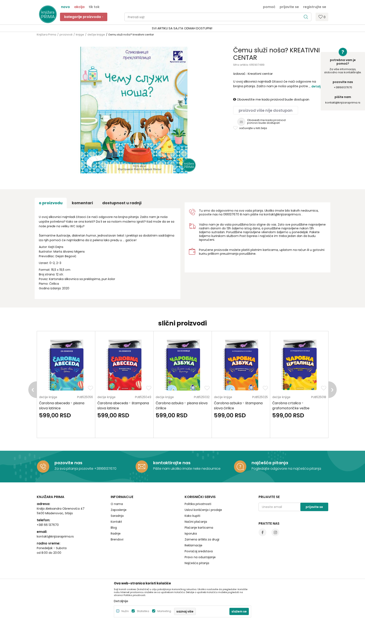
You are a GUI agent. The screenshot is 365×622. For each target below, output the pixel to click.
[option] (182, 28)
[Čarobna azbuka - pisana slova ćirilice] (183, 364)
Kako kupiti (192, 516)
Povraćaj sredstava (199, 551)
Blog (114, 527)
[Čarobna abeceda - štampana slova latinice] (124, 364)
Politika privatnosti (198, 504)
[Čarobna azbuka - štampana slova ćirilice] (241, 364)
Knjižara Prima (46, 35)
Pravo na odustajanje (200, 557)
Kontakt (116, 522)
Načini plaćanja (196, 522)
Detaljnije (318, 86)
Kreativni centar (260, 73)
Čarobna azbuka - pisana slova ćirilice (181, 406)
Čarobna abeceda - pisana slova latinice (61, 406)
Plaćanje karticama (199, 527)
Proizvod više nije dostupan (266, 110)
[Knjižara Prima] (48, 14)
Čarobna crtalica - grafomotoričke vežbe (290, 406)
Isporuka (191, 533)
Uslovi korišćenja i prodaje (203, 510)
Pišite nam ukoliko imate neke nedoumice (187, 468)
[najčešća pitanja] (240, 466)
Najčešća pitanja (197, 563)
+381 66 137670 (48, 525)
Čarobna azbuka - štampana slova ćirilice (238, 406)
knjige (80, 35)
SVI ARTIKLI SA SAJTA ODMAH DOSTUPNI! (182, 28)
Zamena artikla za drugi (202, 539)
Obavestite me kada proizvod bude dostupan (272, 99)
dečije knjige (96, 35)
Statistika (143, 611)
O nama (117, 504)
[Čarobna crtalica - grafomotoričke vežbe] (299, 364)
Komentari (82, 203)
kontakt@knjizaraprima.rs (342, 103)
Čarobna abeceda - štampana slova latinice (123, 406)
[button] (217, 17)
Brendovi (117, 539)
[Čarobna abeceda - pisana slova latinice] (66, 364)
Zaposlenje (119, 510)
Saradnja (117, 516)
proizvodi (66, 35)
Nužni (125, 611)
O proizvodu (51, 203)
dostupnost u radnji (122, 203)
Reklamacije (193, 545)
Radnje (116, 533)
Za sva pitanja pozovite (74, 468)
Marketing (164, 611)
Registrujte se (314, 6)
